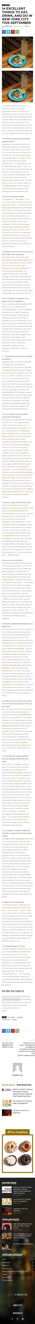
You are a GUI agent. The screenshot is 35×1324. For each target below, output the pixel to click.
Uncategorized (11, 2)
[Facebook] (12, 1319)
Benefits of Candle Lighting (23, 1244)
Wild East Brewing (8, 726)
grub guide (20, 1017)
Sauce (4, 877)
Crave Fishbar (26, 155)
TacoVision (6, 144)
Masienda (5, 668)
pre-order (5, 516)
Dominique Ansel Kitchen (18, 511)
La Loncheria (6, 494)
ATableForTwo (8, 26)
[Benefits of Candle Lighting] (7, 1246)
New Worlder (19, 648)
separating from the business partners (16, 260)
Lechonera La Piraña (21, 227)
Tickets (19, 478)
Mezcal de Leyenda (22, 494)
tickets (4, 436)
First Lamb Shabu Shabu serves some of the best (16, 907)
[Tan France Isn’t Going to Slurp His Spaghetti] (7, 1103)
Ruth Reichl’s (9, 536)
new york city (6, 1019)
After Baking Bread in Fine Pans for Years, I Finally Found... (22, 1226)
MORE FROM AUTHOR (24, 1085)
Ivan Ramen (24, 817)
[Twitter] (23, 1319)
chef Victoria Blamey (9, 665)
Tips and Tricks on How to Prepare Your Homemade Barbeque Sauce (22, 1236)
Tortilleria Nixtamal (9, 186)
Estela (6, 682)
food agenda (11, 1017)
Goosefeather (24, 268)
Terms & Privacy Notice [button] (11, 999)
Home (3, 2)
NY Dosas (9, 227)
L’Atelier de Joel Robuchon (20, 952)
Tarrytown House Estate (14, 271)
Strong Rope (22, 742)
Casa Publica (6, 687)
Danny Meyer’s (7, 538)
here (11, 213)
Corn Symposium (8, 646)
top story (14, 1019)
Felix (19, 767)
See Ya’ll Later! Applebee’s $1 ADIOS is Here (7, 1045)
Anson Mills (19, 684)
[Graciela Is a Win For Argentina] (7, 1112)
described (24, 445)
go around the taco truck (14, 208)
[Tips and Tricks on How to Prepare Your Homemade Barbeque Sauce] (7, 1236)
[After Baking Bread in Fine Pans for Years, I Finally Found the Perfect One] (7, 1226)
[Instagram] (17, 1319)
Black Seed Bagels (18, 839)
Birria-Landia (13, 238)
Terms (25, 1002)
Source (4, 1011)
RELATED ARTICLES (8, 1085)
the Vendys (19, 199)
